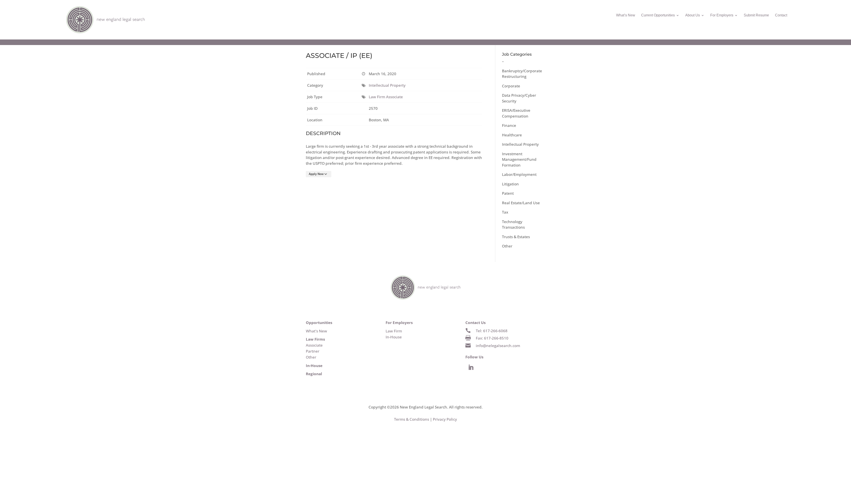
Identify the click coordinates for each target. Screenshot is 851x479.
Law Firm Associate (386, 96)
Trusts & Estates (516, 236)
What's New (316, 331)
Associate (314, 345)
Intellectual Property (387, 85)
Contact (781, 15)
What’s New (625, 15)
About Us (692, 15)
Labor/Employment (519, 174)
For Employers (721, 15)
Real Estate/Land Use (521, 202)
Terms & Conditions (411, 419)
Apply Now (316, 174)
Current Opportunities (658, 15)
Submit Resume (756, 15)
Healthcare (512, 134)
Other (507, 246)
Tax (505, 212)
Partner (312, 351)
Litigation (510, 183)
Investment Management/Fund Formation (519, 159)
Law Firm (394, 331)
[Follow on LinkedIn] (470, 367)
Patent (508, 193)
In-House (394, 337)
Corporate (511, 85)
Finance (509, 125)
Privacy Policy (445, 419)
